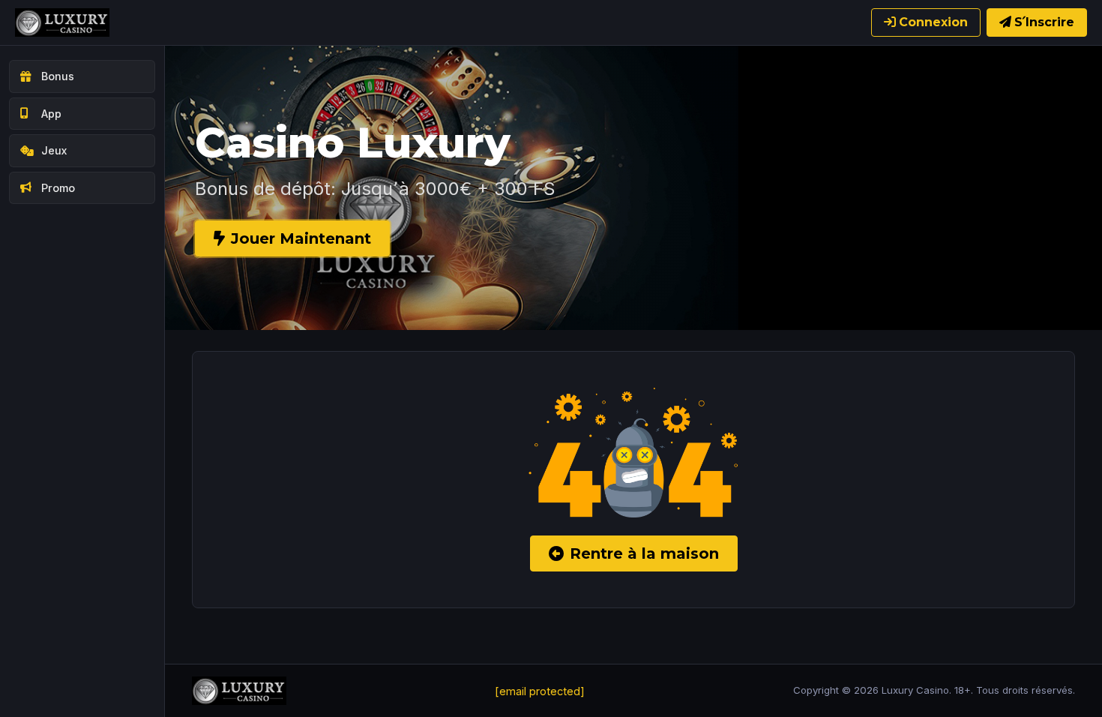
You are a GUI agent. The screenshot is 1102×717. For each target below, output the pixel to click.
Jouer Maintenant (301, 239)
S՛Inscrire (1044, 22)
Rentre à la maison (644, 553)
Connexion (933, 22)
